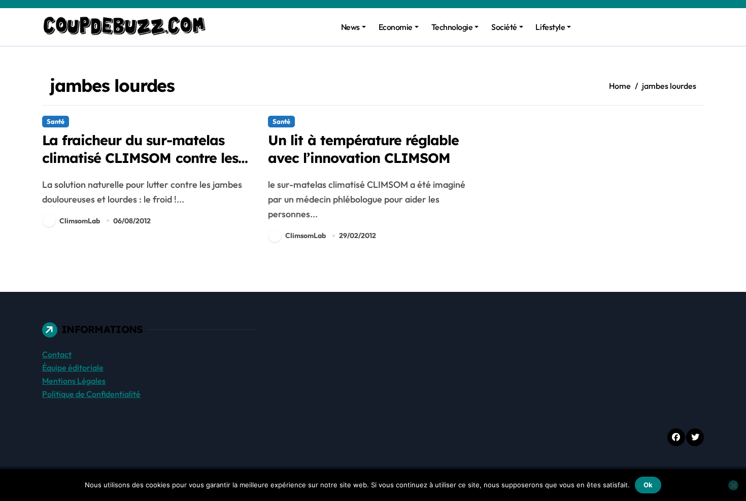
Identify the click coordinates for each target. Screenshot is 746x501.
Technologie (452, 27)
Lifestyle (550, 27)
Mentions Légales (74, 381)
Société (504, 27)
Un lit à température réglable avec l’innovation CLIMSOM (363, 148)
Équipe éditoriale (73, 367)
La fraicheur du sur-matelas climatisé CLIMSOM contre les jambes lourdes (140, 157)
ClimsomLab (79, 220)
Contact (57, 354)
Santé (55, 121)
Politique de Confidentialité (91, 394)
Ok (648, 485)
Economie (396, 27)
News (350, 27)
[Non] (733, 485)
